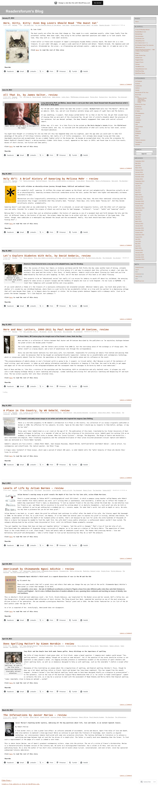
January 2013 (139, 199)
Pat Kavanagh (77, 490)
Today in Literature (140, 140)
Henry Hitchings (59, 646)
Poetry (139, 102)
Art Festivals (138, 81)
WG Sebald (14, 414)
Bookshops (138, 106)
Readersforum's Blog (24, 11)
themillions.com (139, 66)
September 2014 (139, 161)
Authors (137, 88)
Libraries (137, 122)
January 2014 (139, 172)
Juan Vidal (65, 25)
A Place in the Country (31, 412)
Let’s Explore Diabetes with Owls (73, 258)
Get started (97, 3)
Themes (137, 64)
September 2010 (139, 259)
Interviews (138, 115)
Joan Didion (47, 490)
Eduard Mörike (44, 412)
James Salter (56, 97)
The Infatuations (120, 717)
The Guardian (123, 181)
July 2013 (138, 185)
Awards (137, 90)
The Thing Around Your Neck (19, 572)
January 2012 (139, 225)
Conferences (138, 108)
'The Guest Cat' (28, 25)
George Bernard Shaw (46, 646)
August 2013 (138, 183)
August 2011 (138, 237)
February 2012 (139, 223)
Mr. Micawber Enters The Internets (144, 45)
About (137, 21)
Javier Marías (34, 717)
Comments (139, 274)
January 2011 (139, 252)
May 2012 (138, 217)
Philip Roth (94, 97)
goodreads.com (139, 38)
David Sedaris (28, 258)
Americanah (26, 571)
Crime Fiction (141, 99)
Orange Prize (105, 571)
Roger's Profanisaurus (103, 181)
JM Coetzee (42, 331)
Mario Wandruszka (83, 646)
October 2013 (139, 179)
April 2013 (138, 192)
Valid (138, 276)
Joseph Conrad (44, 717)
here (37, 50)
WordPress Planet (140, 73)
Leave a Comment (126, 84)
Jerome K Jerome (71, 646)
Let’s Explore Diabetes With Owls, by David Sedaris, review (47, 255)
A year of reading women (142, 29)
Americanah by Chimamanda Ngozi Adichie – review (38, 569)
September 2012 (139, 208)
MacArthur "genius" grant (91, 571)
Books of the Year (140, 104)
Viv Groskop (117, 258)
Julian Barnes (56, 490)
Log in (137, 269)
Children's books (142, 98)
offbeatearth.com (140, 47)
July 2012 (138, 212)
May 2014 (138, 163)
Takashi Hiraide (104, 25)
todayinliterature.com (141, 68)
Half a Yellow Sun (76, 571)
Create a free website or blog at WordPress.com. (21, 784)
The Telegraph (122, 97)
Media (137, 128)
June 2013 (138, 188)
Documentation (139, 36)
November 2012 (139, 203)
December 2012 (139, 201)
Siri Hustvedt (67, 331)
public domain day (140, 55)
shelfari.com (138, 57)
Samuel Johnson (114, 646)
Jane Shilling (67, 412)
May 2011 (138, 243)
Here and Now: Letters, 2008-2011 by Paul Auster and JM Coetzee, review (56, 329)
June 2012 (138, 214)
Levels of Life (67, 490)
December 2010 (139, 254)
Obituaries (138, 131)
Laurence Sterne (56, 717)
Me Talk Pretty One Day (93, 258)
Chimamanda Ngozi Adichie (50, 571)
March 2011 (138, 248)
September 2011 (139, 234)
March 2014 (138, 167)
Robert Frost (87, 490)
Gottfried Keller (56, 412)
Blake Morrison (28, 490)
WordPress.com (139, 281)
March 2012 (138, 221)
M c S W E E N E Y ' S (141, 43)
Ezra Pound (38, 490)
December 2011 (139, 228)
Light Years (65, 97)
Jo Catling (92, 412)
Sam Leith (115, 181)
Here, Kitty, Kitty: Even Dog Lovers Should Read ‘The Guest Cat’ (50, 23)
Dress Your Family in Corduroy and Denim (47, 258)
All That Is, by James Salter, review (30, 95)
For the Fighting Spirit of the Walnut (48, 25)
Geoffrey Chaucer (41, 181)
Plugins (137, 53)
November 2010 (139, 257)
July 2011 (137, 239)
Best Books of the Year (141, 92)
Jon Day (50, 331)
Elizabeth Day (64, 571)
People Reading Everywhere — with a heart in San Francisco (145, 50)
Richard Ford (103, 97)
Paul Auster (58, 331)
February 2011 (139, 250)
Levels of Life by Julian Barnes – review (33, 488)
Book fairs (138, 94)
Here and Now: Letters (30, 331)
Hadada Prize (46, 97)
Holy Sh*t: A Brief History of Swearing (61, 181)
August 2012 (138, 210)
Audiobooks (138, 85)
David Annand (37, 97)
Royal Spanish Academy (96, 717)
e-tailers (137, 111)
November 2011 (139, 230)
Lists (136, 124)
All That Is (27, 97)
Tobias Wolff (107, 490)
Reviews (14, 25)
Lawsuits (137, 117)
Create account (139, 267)
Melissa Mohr (90, 181)
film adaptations (139, 113)
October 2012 (139, 205)
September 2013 (139, 181)
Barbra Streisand (29, 181)
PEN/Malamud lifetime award (80, 97)
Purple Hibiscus (116, 571)
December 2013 (139, 174)
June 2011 (138, 241)
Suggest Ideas (139, 59)
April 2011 (138, 246)
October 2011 (139, 232)
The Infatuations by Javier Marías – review (35, 715)
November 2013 (139, 176)
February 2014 (139, 170)
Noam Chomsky (104, 646)
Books (137, 97)
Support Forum (139, 62)
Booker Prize (36, 571)
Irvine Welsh (80, 181)
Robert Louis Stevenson (70, 717)
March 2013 (138, 194)
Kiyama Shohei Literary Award (80, 25)
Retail (136, 135)
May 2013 (138, 190)
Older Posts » (6, 780)
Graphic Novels (142, 100)
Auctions (137, 83)
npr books (94, 25)
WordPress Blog (139, 71)
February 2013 (139, 196)
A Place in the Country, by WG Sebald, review (36, 410)
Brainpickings (138, 34)
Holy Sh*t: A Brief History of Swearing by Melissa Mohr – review (50, 178)
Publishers (138, 133)
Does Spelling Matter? (30, 646)
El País (25, 717)
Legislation (138, 120)
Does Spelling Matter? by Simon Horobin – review (38, 643)
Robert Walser (116, 412)
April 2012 (138, 219)
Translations (138, 142)
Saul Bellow (112, 97)
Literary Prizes (139, 126)
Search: (138, 149)
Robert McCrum (83, 717)
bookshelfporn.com (140, 31)
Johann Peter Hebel (104, 412)
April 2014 (138, 165)
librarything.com (139, 40)
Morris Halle (94, 646)
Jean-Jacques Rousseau (80, 412)
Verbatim (137, 144)
